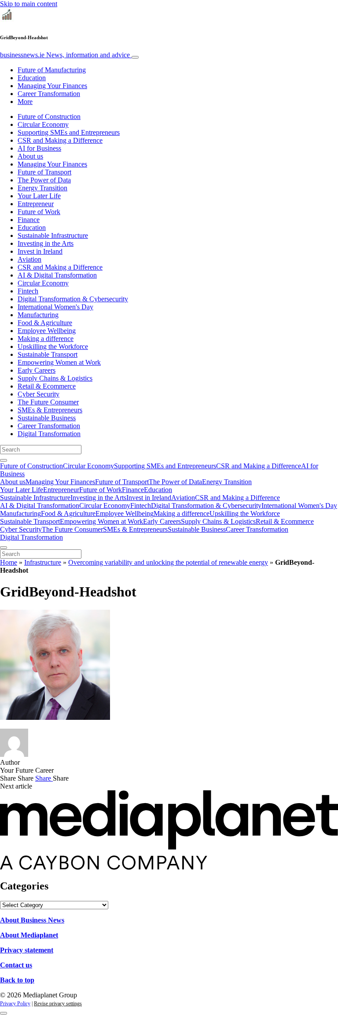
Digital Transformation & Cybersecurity (73, 299)
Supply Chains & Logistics (55, 378)
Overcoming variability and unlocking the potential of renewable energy (168, 562)
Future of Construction (49, 116)
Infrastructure (42, 562)
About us (30, 156)
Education (32, 77)
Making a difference (45, 338)
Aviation (29, 259)
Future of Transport (44, 172)
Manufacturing (38, 315)
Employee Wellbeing (47, 330)
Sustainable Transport (47, 354)
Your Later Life (39, 196)
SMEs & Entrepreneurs (50, 410)
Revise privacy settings (58, 1003)
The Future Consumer (48, 402)
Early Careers (36, 370)
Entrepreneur (36, 203)
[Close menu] (3, 547)
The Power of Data (44, 180)
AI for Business (39, 148)
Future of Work (39, 211)
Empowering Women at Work (59, 362)
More (25, 101)
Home (8, 562)
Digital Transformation (49, 433)
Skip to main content (28, 3)
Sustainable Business (47, 418)
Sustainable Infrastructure (53, 235)
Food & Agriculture (45, 322)
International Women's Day (55, 307)
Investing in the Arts (45, 243)
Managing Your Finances (52, 85)
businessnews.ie (65, 55)
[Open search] (3, 460)
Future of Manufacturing (52, 70)
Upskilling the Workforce (53, 346)
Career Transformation (49, 93)
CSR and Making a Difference (60, 140)
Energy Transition (42, 188)
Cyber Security (38, 394)
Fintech (28, 291)
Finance (29, 219)
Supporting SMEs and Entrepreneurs (69, 132)
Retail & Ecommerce (47, 386)
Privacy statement (26, 950)
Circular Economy (43, 124)
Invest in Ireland (40, 251)
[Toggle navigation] (135, 57)
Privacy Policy (15, 1003)
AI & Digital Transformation (57, 275)
